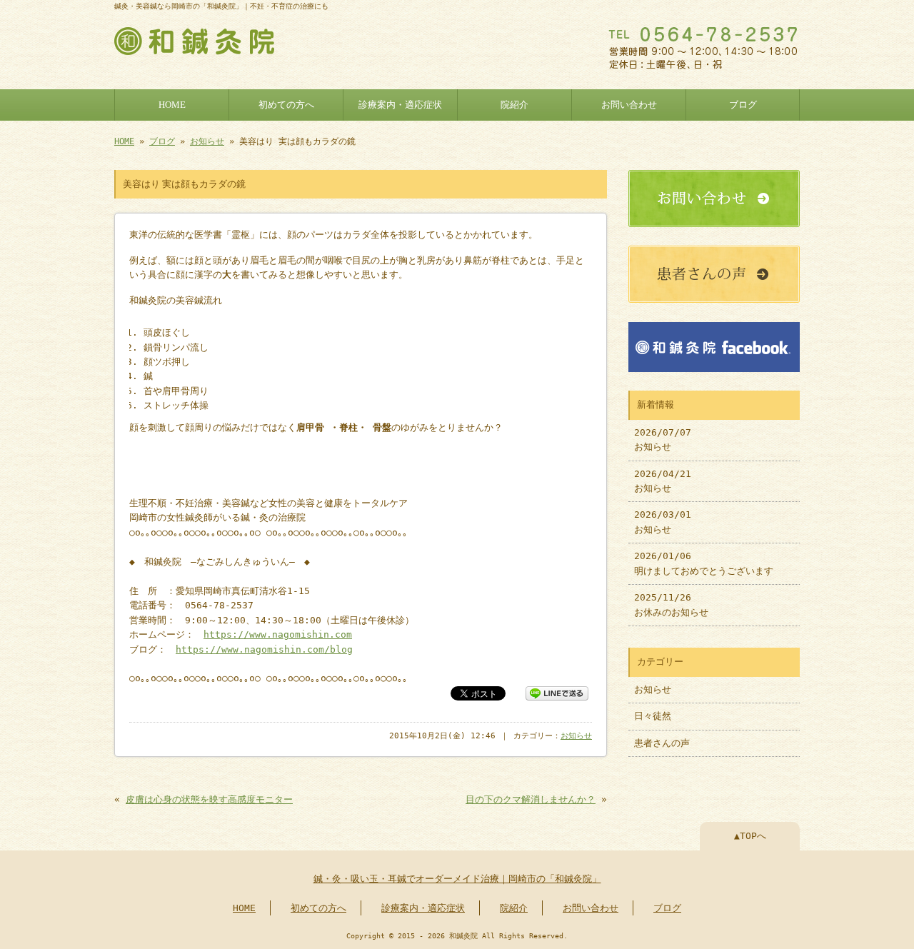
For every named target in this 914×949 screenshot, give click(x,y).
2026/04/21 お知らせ (662, 480)
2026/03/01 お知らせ (662, 521)
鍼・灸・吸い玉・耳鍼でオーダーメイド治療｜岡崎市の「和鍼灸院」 (457, 878)
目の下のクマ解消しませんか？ (531, 799)
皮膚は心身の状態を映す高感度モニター (209, 799)
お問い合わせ (629, 105)
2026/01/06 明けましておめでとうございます (703, 563)
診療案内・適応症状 (400, 105)
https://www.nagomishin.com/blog (264, 649)
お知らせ (207, 141)
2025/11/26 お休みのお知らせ (671, 604)
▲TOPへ (750, 835)
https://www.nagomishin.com (278, 634)
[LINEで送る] (557, 692)
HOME (172, 105)
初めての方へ (286, 105)
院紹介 (514, 105)
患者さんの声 (662, 743)
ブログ (743, 105)
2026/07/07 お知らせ (662, 439)
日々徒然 (652, 716)
